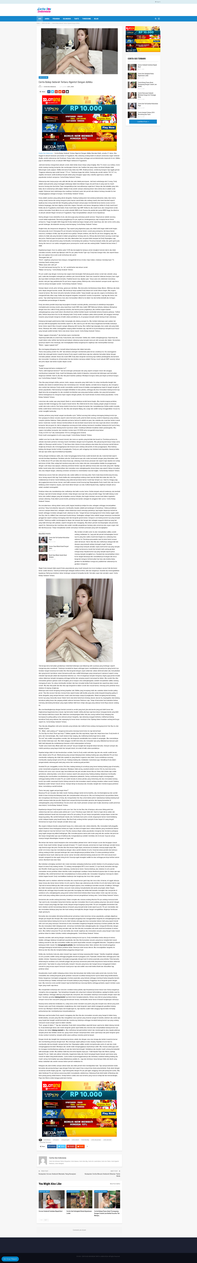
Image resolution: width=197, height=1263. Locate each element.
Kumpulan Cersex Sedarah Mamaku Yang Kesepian (57, 1174)
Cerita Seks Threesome (45, 1142)
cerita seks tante (107, 1139)
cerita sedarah (75, 1139)
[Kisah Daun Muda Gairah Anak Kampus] (43, 557)
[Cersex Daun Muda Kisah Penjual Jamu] (43, 548)
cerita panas (56, 1139)
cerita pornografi (65, 1139)
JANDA (47, 19)
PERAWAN (56, 19)
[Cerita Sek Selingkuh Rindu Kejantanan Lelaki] (79, 1199)
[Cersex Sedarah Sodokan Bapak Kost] (52, 1199)
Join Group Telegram (10, 1259)
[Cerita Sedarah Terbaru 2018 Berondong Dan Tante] (132, 115)
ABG (39, 19)
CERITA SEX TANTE (44, 1191)
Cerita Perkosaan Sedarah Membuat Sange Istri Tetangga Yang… (147, 95)
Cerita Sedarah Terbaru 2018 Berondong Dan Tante (146, 113)
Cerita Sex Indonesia (46, 153)
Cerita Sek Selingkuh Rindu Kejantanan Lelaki (146, 75)
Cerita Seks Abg (85, 1139)
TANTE (76, 19)
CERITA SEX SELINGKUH (73, 1191)
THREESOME (86, 19)
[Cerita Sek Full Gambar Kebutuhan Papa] (43, 540)
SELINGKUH (67, 19)
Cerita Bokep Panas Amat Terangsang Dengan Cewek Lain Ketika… (147, 84)
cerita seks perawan (96, 1139)
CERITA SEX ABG (43, 77)
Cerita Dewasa (47, 1139)
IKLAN (96, 19)
